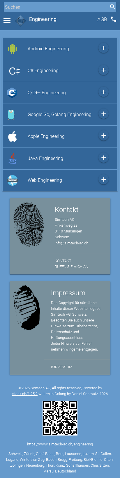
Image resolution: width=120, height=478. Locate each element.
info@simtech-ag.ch (71, 243)
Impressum (61, 367)
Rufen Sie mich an (71, 266)
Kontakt (63, 261)
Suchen (10, 18)
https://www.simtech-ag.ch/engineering (60, 444)
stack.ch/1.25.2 (25, 394)
